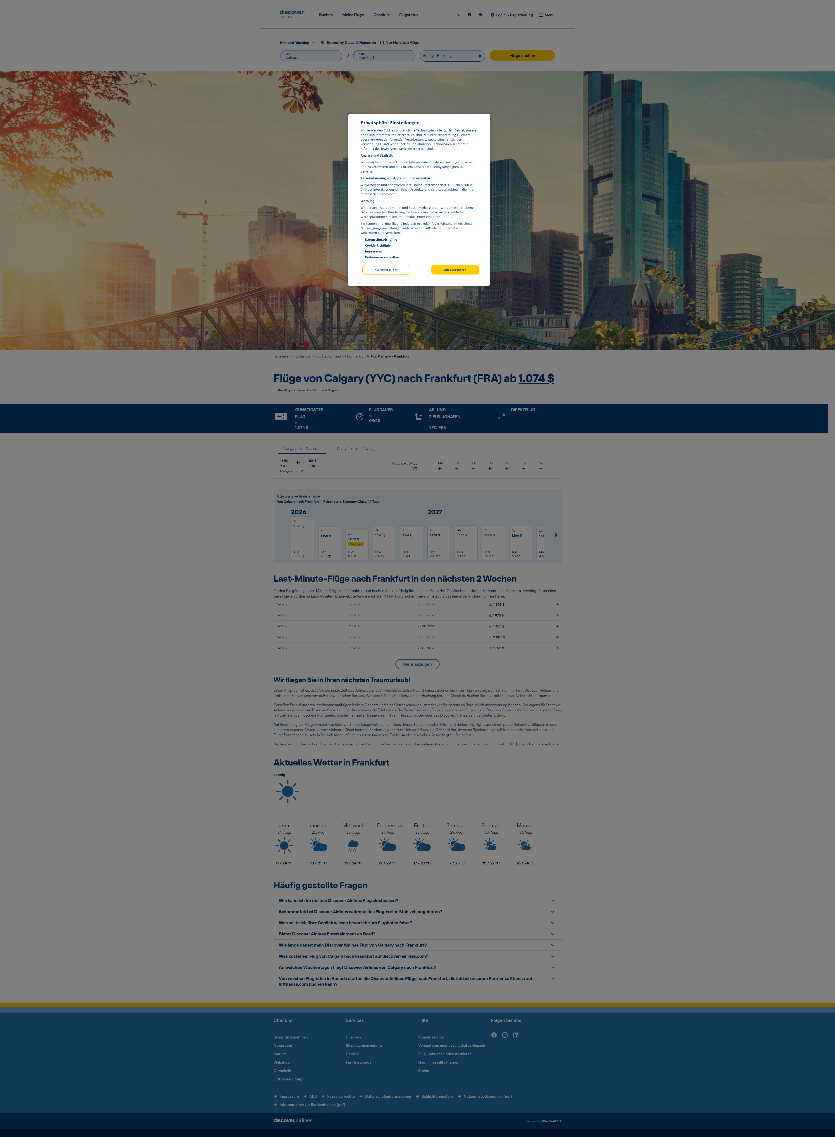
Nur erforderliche (386, 269)
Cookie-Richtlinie (378, 245)
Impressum (373, 251)
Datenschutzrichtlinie (381, 239)
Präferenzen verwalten (382, 257)
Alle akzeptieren (455, 269)
